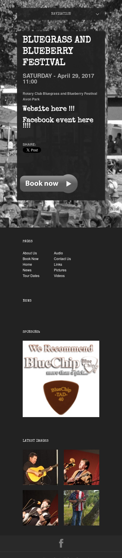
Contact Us (62, 258)
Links (58, 264)
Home (66, 14)
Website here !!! (49, 109)
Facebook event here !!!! (58, 123)
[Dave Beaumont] (40, 483)
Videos (59, 275)
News (27, 269)
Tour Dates (31, 275)
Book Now (31, 258)
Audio (58, 252)
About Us (30, 252)
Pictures (60, 269)
